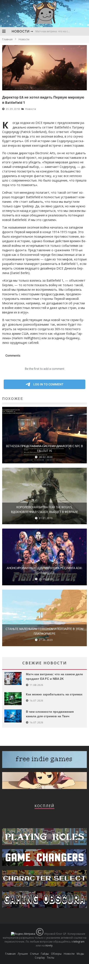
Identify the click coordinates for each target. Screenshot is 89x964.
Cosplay (40, 957)
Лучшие (23, 954)
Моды (80, 954)
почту (48, 945)
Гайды (45, 954)
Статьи (34, 954)
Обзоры (56, 954)
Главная (7, 39)
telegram (78, 941)
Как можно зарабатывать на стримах (54, 694)
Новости (21, 31)
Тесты (50, 957)
